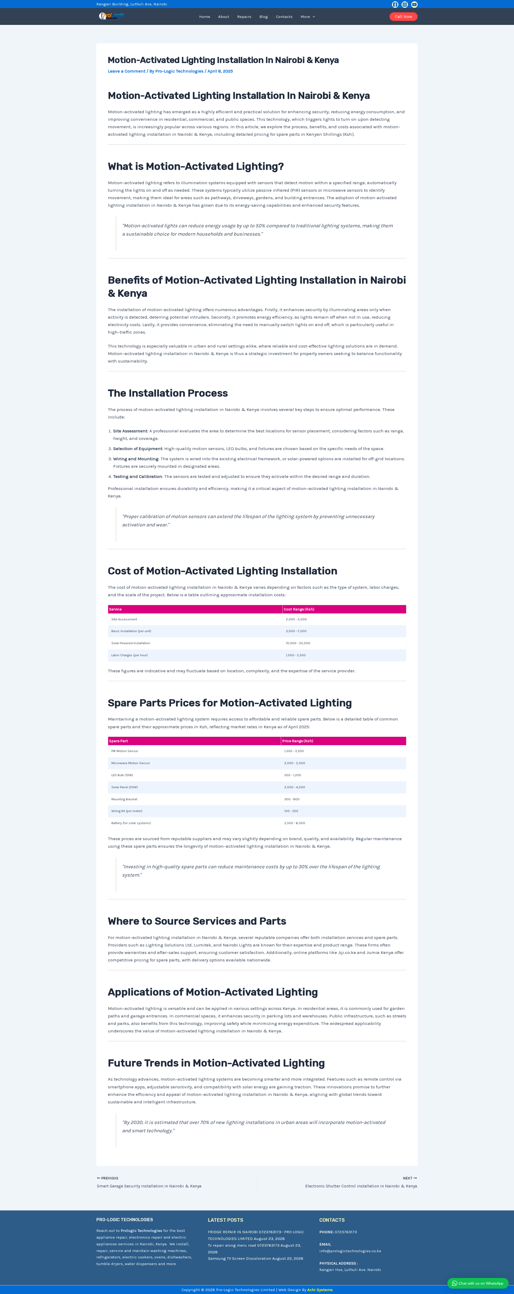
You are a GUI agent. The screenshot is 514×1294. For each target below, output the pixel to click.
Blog (263, 16)
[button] (312, 17)
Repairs (244, 16)
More (305, 16)
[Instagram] (405, 4)
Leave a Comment (126, 71)
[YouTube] (414, 4)
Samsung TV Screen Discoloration (239, 1258)
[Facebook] (395, 4)
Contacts (284, 16)
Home (204, 16)
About (223, 16)
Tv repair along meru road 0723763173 (243, 1245)
